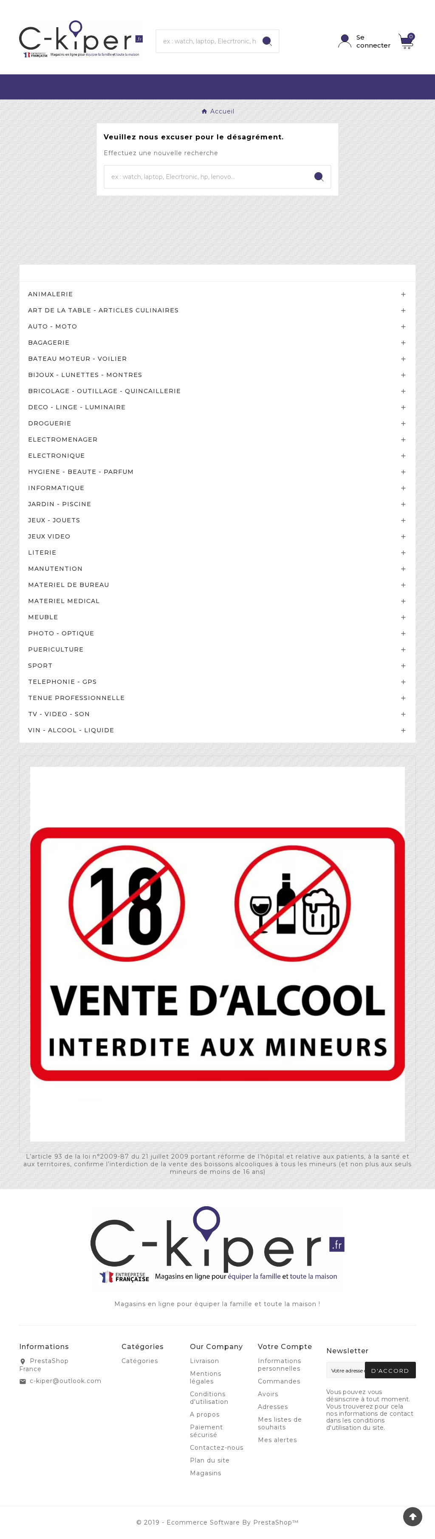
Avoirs (268, 1394)
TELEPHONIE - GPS (62, 682)
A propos (205, 1414)
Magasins (205, 1473)
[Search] (267, 41)
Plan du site (210, 1460)
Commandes (279, 1381)
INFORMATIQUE (56, 488)
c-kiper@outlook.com (66, 1381)
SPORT (40, 665)
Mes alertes (277, 1440)
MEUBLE (43, 617)
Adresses (273, 1407)
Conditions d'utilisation (209, 1398)
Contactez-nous (216, 1447)
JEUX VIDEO (49, 536)
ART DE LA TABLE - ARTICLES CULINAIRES (103, 310)
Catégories (49, 273)
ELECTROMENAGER (63, 439)
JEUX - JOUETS (54, 520)
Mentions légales (205, 1377)
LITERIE (42, 552)
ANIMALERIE (50, 294)
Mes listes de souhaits (280, 1423)
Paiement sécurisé (206, 1431)
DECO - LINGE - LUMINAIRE (77, 407)
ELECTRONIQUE (56, 455)
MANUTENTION (55, 569)
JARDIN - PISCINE (59, 504)
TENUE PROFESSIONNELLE (76, 698)
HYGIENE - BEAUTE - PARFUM (81, 472)
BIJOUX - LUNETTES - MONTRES (85, 375)
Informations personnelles (279, 1364)
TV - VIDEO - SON (59, 714)
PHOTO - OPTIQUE (61, 633)
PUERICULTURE (56, 649)
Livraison (204, 1361)
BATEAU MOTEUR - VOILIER (77, 359)
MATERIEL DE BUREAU (68, 585)
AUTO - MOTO (52, 326)
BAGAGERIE (49, 342)
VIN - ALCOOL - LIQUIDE (71, 730)
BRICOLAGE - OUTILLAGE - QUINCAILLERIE (104, 391)
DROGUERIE (49, 423)
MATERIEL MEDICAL (64, 601)
